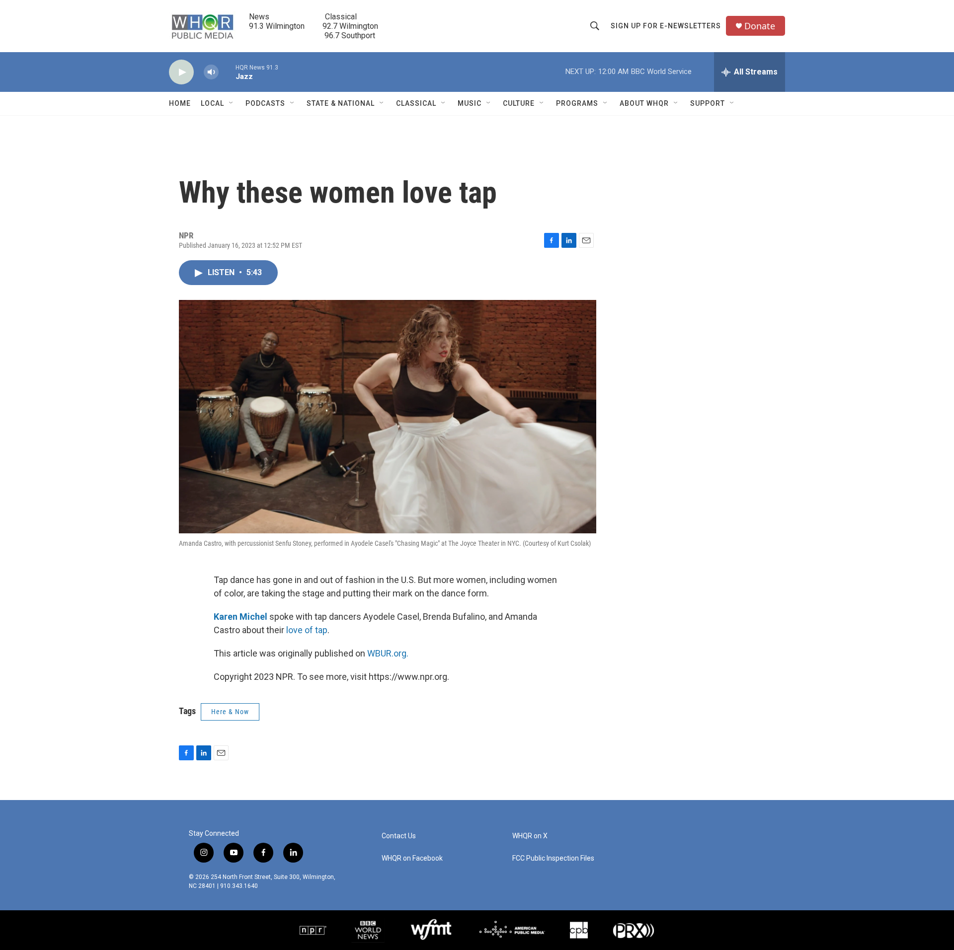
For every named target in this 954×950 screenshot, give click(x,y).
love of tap (306, 630)
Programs (577, 103)
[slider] (227, 72)
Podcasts (265, 103)
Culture (519, 103)
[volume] (211, 72)
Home (180, 103)
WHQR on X (530, 836)
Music (469, 103)
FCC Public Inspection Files (553, 858)
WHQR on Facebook (412, 858)
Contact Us (399, 836)
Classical (416, 103)
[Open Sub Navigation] (232, 103)
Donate (759, 26)
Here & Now (230, 712)
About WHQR (644, 103)
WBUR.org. (387, 653)
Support (707, 103)
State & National (341, 103)
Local (212, 103)
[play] (181, 72)
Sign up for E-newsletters (666, 26)
